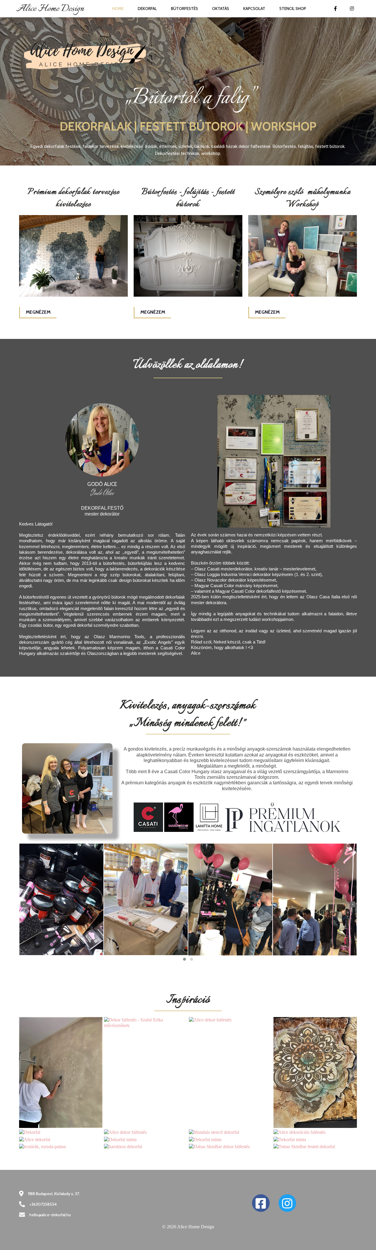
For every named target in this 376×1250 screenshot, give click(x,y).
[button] (184, 959)
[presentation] (23, 904)
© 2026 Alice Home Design (188, 1226)
